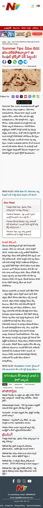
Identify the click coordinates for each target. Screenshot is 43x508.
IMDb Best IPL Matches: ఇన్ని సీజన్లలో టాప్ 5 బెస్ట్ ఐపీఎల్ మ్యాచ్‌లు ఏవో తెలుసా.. (20, 193)
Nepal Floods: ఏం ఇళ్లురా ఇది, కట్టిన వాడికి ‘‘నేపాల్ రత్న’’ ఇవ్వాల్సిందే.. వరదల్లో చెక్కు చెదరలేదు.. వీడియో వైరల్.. (20, 398)
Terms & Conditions (34, 505)
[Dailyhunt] (38, 97)
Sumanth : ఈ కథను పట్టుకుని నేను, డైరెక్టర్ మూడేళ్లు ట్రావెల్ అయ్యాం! (21, 414)
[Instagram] (17, 97)
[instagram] (19, 481)
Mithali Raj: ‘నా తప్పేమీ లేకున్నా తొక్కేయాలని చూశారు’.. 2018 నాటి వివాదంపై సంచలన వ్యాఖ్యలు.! (20, 462)
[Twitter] (21, 97)
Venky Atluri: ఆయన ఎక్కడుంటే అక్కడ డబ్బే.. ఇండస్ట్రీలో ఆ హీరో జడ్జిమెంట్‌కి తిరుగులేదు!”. (19, 429)
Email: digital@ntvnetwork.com (21, 497)
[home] (1, 28)
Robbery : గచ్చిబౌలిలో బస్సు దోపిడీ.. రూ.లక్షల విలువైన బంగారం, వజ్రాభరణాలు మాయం (19, 421)
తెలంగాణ (16, 28)
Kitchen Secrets (7, 387)
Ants (10, 384)
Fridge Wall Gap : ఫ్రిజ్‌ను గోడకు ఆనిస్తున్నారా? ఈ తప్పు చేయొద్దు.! (19, 208)
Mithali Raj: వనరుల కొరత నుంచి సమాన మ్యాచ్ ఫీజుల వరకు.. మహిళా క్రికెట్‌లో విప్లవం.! (19, 454)
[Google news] (30, 97)
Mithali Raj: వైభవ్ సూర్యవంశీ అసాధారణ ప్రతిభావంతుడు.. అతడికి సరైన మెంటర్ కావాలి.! (18, 447)
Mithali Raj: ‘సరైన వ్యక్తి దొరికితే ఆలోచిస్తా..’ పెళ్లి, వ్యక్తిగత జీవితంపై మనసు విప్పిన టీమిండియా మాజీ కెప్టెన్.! (19, 471)
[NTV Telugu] (12, 6)
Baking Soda (18, 384)
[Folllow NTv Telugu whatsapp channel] (32, 6)
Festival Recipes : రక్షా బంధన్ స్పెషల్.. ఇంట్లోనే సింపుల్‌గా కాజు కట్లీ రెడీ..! (21, 215)
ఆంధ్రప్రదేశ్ (7, 28)
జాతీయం (36, 28)
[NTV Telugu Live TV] (38, 6)
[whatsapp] (15, 62)
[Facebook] (13, 97)
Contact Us (9, 505)
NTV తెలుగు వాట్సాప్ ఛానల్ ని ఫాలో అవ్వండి (21, 377)
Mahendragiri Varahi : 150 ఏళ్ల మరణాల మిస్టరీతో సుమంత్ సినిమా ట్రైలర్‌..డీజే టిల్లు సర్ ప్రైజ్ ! (21, 406)
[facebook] (4, 62)
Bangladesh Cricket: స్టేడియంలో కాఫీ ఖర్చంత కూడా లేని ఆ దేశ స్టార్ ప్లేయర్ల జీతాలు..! (20, 367)
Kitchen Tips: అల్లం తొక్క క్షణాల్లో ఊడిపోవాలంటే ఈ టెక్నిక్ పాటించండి (19, 233)
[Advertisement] (21, 170)
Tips (9, 42)
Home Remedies (30, 384)
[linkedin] (20, 62)
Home (4, 42)
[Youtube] (25, 97)
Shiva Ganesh (32, 66)
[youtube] (29, 481)
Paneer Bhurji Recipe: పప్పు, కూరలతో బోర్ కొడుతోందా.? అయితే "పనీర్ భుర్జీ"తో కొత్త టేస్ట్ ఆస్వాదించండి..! (22, 224)
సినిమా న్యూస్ (26, 28)
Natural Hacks (19, 387)
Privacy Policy (20, 505)
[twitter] (10, 62)
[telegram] (25, 62)
